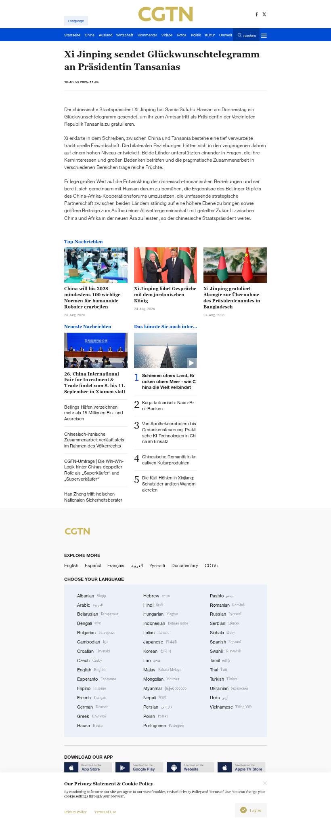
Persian (157, 707)
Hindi (153, 605)
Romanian (227, 605)
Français (115, 565)
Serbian (225, 623)
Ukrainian (229, 688)
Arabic (90, 605)
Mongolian (161, 679)
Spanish (226, 642)
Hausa (90, 725)
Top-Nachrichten (83, 242)
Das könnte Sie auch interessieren (165, 326)
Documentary (185, 565)
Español (93, 565)
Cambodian (92, 642)
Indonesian (165, 623)
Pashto (222, 596)
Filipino (91, 688)
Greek (91, 716)
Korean (157, 651)
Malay (162, 670)
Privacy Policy (75, 812)
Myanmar (164, 688)
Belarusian (97, 614)
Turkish (224, 679)
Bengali (89, 623)
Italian (156, 632)
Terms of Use (105, 812)
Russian (226, 614)
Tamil (220, 660)
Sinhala (223, 632)
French (92, 697)
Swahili (226, 651)
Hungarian (160, 614)
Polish (155, 716)
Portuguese (163, 725)
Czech (89, 660)
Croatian (93, 651)
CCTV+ (212, 565)
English (71, 565)
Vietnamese (231, 707)
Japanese (160, 642)
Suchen (249, 35)
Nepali (154, 697)
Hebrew (156, 596)
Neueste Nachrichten (87, 326)
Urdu (219, 697)
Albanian (91, 596)
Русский (157, 565)
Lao (151, 660)
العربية (137, 565)
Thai (219, 670)
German (93, 707)
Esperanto (96, 679)
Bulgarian (96, 632)
